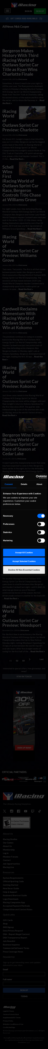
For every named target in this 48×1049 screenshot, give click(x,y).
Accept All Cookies (24, 552)
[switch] (41, 524)
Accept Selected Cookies (24, 561)
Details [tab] (24, 484)
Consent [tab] (9, 484)
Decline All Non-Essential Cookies (24, 570)
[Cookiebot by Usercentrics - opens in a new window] (36, 477)
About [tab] (39, 484)
